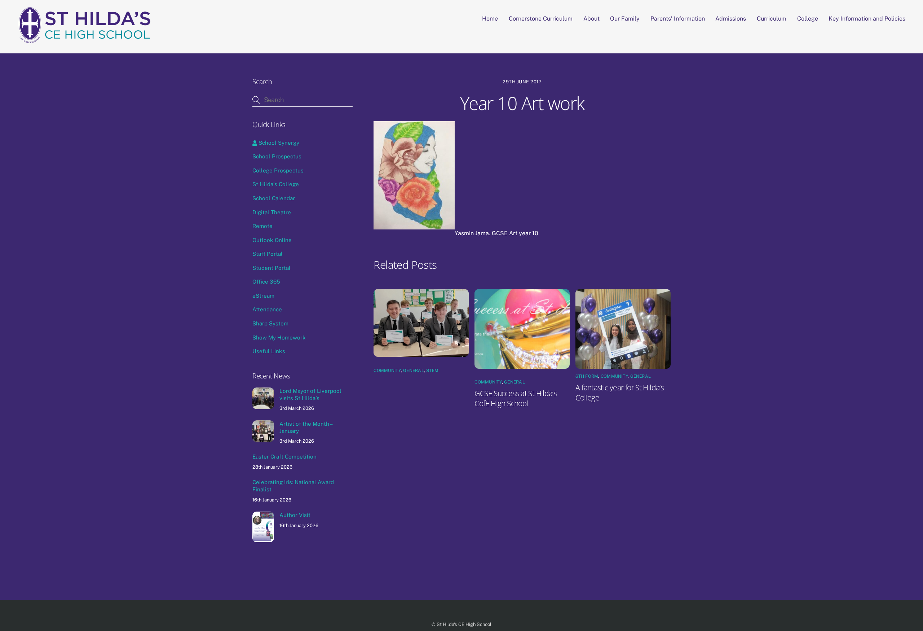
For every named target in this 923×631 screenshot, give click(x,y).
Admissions (730, 18)
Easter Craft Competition (284, 456)
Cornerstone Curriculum (541, 18)
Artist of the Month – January (305, 427)
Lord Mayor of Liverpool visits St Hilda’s (310, 394)
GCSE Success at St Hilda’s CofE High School (515, 398)
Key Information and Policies (867, 18)
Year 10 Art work (522, 103)
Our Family (625, 18)
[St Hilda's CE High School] (88, 39)
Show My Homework (279, 337)
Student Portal (271, 268)
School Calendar (273, 198)
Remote (262, 226)
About (591, 18)
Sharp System (270, 323)
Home (490, 18)
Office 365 (266, 282)
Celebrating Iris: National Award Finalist (293, 485)
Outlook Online (272, 240)
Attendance (267, 309)
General (413, 370)
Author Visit (294, 515)
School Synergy (278, 143)
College (807, 18)
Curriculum (771, 18)
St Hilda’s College (275, 184)
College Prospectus (278, 170)
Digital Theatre (271, 212)
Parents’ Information (677, 18)
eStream (263, 296)
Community (387, 370)
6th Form (586, 376)
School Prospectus (276, 156)
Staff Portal (267, 254)
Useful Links (268, 351)
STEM (432, 370)
